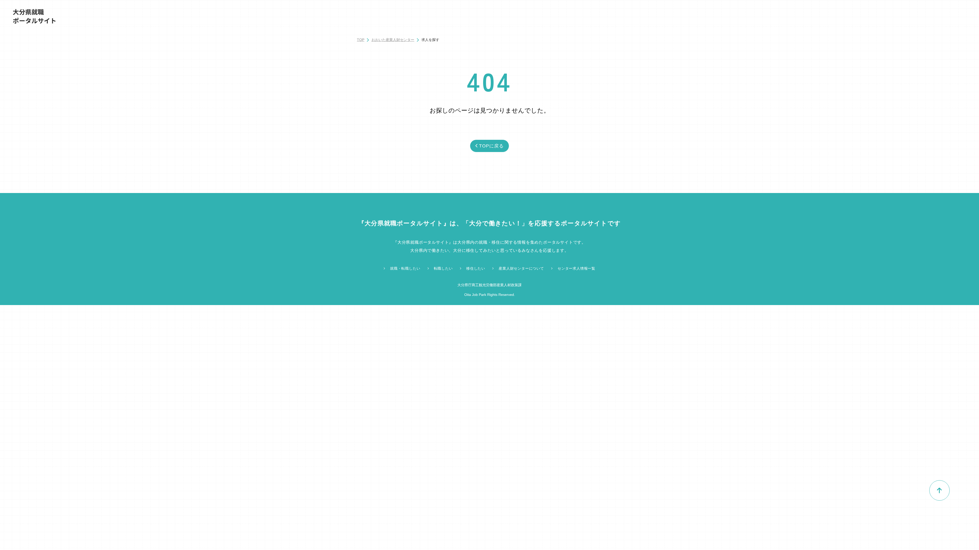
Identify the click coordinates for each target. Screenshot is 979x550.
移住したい (475, 268)
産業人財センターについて (521, 268)
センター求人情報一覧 (576, 268)
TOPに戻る (491, 145)
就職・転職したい (405, 268)
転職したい (443, 268)
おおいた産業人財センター (392, 40)
